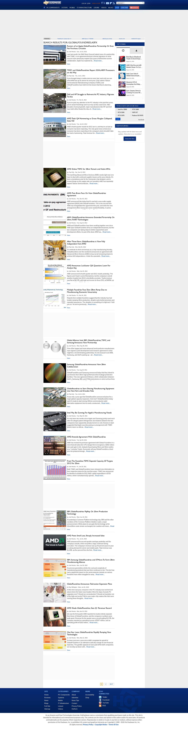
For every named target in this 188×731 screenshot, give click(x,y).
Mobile (60, 700)
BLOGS (110, 8)
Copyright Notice (101, 724)
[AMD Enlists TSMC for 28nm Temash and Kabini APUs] (54, 177)
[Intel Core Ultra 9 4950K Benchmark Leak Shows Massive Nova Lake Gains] (122, 76)
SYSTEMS (64, 8)
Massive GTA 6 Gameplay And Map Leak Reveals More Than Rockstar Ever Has (133, 83)
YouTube (106, 703)
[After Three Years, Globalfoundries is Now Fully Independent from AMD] (54, 250)
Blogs (46, 703)
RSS (104, 705)
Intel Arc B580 (122, 109)
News (68, 64)
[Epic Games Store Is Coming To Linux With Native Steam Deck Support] (122, 93)
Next (111, 684)
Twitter (105, 697)
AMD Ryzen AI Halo (107, 38)
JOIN (88, 3)
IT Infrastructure (63, 703)
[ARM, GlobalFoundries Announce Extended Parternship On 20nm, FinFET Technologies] (54, 226)
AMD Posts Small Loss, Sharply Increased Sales (85, 535)
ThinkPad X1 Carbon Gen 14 (64, 38)
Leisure (60, 706)
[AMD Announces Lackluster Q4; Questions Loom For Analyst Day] (54, 274)
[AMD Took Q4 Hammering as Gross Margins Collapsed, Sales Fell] (54, 127)
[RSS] (114, 3)
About (74, 695)
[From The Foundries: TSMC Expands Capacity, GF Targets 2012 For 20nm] (54, 469)
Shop (117, 7)
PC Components (64, 695)
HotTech (74, 709)
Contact (74, 703)
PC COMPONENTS (53, 8)
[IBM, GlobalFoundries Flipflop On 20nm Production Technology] (54, 520)
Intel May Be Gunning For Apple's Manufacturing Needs (89, 412)
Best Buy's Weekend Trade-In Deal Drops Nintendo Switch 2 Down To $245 (133, 58)
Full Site (47, 706)
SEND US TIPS (96, 3)
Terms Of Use (114, 724)
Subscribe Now (129, 138)
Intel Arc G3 (122, 38)
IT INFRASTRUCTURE (84, 8)
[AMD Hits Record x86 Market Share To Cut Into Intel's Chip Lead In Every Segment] (122, 67)
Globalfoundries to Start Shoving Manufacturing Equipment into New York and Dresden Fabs (90, 389)
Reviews (47, 697)
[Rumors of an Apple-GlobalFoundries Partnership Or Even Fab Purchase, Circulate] (54, 55)
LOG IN (84, 3)
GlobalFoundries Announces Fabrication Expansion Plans (89, 584)
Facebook (106, 700)
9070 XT (135, 112)
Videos (60, 709)
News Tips (75, 700)
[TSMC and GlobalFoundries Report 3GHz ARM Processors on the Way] (54, 79)
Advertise (75, 697)
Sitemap (47, 709)
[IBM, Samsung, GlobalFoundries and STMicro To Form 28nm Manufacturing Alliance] (54, 568)
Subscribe (124, 7)
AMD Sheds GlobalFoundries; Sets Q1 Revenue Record (89, 608)
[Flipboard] (111, 3)
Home (46, 695)
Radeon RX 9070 (137, 115)
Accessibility (89, 695)
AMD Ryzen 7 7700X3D (87, 38)
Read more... (98, 61)
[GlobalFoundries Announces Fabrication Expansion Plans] (54, 592)
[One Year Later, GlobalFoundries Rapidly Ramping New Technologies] (54, 641)
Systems (61, 697)
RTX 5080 (135, 109)
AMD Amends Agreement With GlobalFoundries (86, 437)
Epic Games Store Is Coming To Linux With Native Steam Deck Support (134, 92)
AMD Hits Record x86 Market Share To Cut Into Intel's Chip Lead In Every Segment (133, 66)
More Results (141, 119)
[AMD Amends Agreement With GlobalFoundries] (54, 445)
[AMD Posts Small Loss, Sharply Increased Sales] (54, 542)
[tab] (123, 50)
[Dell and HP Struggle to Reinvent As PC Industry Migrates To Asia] (54, 103)
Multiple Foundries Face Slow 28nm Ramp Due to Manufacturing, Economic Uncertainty (87, 291)
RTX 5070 (121, 115)
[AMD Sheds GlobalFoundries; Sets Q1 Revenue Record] (54, 617)
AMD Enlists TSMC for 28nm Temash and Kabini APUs (88, 169)
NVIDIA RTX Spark (136, 38)
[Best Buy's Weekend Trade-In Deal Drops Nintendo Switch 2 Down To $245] (122, 59)
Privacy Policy (77, 706)
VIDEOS (103, 8)
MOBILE (72, 8)
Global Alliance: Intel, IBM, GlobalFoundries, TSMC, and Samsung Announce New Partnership (88, 341)
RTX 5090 (121, 112)
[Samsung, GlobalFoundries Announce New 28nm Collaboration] (54, 373)
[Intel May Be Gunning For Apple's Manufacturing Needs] (54, 421)
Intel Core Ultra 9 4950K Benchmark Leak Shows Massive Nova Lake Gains (133, 75)
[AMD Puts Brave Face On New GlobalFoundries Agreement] (54, 202)
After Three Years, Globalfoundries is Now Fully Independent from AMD (86, 242)
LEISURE (96, 8)
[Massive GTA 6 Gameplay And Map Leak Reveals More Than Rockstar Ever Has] (122, 84)
